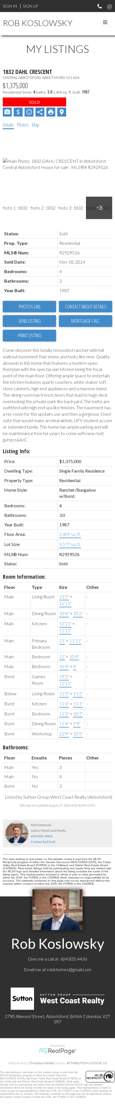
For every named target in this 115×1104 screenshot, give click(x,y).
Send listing (29, 320)
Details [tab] (8, 124)
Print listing (29, 335)
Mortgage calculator (85, 321)
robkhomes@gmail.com (69, 969)
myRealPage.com (57, 1051)
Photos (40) (29, 306)
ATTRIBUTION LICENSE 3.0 (87, 1063)
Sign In (10, 6)
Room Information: (24, 576)
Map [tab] (35, 124)
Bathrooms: (16, 747)
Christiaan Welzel (41, 1063)
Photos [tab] (23, 124)
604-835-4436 (41, 836)
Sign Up (30, 6)
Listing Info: (16, 451)
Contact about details (85, 306)
